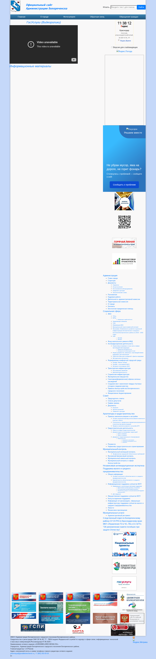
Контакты (111, 306)
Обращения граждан (128, 17)
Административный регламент (119, 515)
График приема (113, 403)
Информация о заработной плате (125, 319)
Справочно (116, 285)
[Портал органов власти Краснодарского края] (105, 618)
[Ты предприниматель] (24, 616)
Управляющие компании (120, 321)
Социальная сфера (112, 311)
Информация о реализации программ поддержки (127, 486)
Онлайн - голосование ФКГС (121, 364)
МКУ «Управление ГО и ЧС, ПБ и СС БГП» (122, 524)
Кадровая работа (114, 297)
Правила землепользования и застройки (123, 416)
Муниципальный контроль (115, 449)
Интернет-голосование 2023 (121, 366)
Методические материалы (120, 358)
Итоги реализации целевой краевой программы (128, 489)
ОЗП (114, 336)
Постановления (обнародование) (122, 288)
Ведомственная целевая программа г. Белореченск (129, 487)
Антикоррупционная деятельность (120, 344)
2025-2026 (120, 338)
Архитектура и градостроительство (119, 414)
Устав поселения (117, 287)
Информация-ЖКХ (118, 325)
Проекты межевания (122, 433)
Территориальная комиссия (118, 302)
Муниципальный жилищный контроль (121, 452)
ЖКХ (109, 314)
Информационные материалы (30, 66)
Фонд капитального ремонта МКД (120, 341)
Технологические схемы (120, 292)
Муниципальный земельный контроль (122, 458)
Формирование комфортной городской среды (124, 360)
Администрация (110, 276)
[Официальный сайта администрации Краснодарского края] (132, 597)
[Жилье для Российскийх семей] (105, 605)
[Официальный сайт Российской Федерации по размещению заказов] (132, 618)
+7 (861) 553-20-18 (42, 653)
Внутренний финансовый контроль (120, 456)
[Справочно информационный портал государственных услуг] (78, 618)
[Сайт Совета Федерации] (78, 597)
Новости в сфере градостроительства (124, 430)
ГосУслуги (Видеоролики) (44, 22)
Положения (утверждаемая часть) (129, 441)
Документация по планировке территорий (125, 432)
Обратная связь (97, 17)
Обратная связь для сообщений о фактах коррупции (128, 356)
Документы (112, 283)
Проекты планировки (122, 435)
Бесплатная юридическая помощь (120, 309)
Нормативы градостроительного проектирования (126, 446)
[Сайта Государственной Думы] (105, 596)
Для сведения (117, 494)
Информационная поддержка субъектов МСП (124, 484)
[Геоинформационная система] (78, 607)
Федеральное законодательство (125, 349)
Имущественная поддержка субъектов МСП (124, 496)
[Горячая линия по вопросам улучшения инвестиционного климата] (51, 618)
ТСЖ (114, 323)
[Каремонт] (132, 607)
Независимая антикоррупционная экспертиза (123, 466)
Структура (111, 280)
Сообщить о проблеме (124, 185)
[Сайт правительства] (51, 597)
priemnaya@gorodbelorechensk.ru (22, 653)
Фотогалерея (69, 17)
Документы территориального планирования (126, 437)
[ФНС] (51, 607)
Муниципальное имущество (118, 377)
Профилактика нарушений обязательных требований (128, 454)
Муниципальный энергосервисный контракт (125, 327)
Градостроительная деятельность (120, 428)
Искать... (107, 7)
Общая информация (115, 474)
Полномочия (112, 295)
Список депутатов (114, 401)
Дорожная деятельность (120, 372)
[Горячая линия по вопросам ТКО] (123, 630)
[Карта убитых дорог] (78, 629)
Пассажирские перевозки (120, 370)
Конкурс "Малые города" (120, 362)
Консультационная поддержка (119, 498)
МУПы (114, 318)
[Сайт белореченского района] (24, 607)
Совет (105, 396)
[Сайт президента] (24, 597)
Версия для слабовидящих (125, 47)
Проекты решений (118, 409)
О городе (44, 17)
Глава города (113, 278)
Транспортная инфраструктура (119, 368)
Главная (21, 17)
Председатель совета (116, 398)
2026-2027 (120, 339)
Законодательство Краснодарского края (126, 350)
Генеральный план (122, 438)
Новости (111, 508)
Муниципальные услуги (113, 513)
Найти (141, 7)
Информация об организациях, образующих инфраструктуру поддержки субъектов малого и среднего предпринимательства (126, 503)
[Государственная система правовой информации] (33, 628)
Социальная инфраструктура (118, 374)
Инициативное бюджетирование (119, 393)
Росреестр (112, 444)
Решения (115, 407)
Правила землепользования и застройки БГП (126, 426)
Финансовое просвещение (117, 510)
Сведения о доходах (119, 290)
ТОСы (114, 316)
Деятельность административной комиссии (124, 299)
